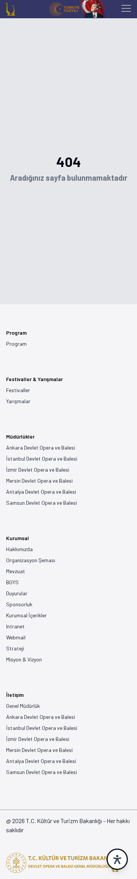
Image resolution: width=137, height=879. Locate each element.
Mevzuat (15, 571)
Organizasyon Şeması (30, 560)
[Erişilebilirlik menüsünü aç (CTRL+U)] (117, 859)
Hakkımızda (19, 549)
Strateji (15, 648)
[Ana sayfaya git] (10, 9)
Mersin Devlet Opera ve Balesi (39, 480)
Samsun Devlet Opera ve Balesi (41, 502)
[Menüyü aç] (126, 9)
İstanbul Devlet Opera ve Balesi (41, 458)
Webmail (15, 637)
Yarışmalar (18, 401)
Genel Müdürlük (23, 706)
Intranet (15, 626)
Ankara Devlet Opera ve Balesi (40, 447)
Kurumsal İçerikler (26, 615)
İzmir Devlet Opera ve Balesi (37, 469)
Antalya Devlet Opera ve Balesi (41, 491)
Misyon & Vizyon (24, 659)
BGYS (12, 582)
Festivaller (18, 390)
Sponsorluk (19, 604)
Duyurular (16, 593)
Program (16, 343)
